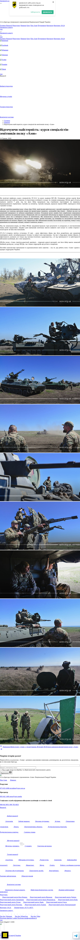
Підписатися (5, 773)
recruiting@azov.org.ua (17, 788)
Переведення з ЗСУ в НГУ (24, 907)
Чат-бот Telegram (6, 916)
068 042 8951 (5, 804)
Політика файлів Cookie (8, 918)
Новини (23, 25)
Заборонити (35, 12)
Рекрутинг (16, 25)
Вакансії (9, 25)
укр (1, 29)
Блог (28, 25)
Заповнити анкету (6, 910)
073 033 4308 (5, 788)
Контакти (50, 25)
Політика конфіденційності (27, 918)
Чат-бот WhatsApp (21, 916)
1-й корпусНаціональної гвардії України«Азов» (10, 935)
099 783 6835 (14, 804)
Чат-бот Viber (35, 916)
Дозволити (47, 12)
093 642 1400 (5, 796)
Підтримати (42, 25)
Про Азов (33, 25)
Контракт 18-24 (59, 25)
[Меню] (1, 3)
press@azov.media (16, 796)
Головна (3, 25)
